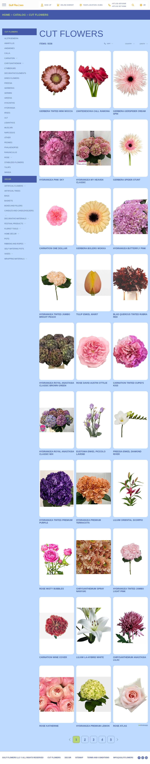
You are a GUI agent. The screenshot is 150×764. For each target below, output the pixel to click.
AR (144, 5)
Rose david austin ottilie (91, 383)
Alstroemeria (11, 38)
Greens (8, 98)
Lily (6, 118)
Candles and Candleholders (19, 211)
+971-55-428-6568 (119, 3)
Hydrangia (9, 108)
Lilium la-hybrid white (90, 657)
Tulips (7, 167)
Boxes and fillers (13, 206)
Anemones (9, 48)
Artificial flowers (13, 186)
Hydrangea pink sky (51, 180)
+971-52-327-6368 (119, 6)
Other (7, 138)
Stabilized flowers (14, 162)
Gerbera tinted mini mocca (56, 111)
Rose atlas (120, 726)
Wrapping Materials (14, 259)
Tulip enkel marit (87, 314)
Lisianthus (9, 123)
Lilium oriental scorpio (128, 520)
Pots (6, 239)
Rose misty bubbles (51, 588)
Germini (8, 93)
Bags (6, 196)
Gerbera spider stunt (126, 180)
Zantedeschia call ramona (93, 111)
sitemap (79, 758)
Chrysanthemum (12, 63)
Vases (7, 254)
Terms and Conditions (98, 758)
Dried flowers (11, 78)
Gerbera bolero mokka (91, 248)
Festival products (13, 224)
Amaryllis (9, 43)
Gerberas (9, 88)
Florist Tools (11, 229)
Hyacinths (9, 103)
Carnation (9, 58)
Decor (8, 179)
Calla (7, 53)
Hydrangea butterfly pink (129, 248)
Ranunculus (10, 152)
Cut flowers (11, 32)
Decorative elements (15, 73)
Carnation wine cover (53, 657)
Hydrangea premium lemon (92, 726)
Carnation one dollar (53, 248)
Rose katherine (49, 726)
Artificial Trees (12, 191)
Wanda (7, 172)
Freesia (8, 83)
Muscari (8, 128)
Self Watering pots (14, 249)
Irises (7, 113)
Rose (6, 157)
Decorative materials (15, 219)
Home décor (10, 234)
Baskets (8, 201)
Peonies (8, 142)
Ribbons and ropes (13, 244)
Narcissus (9, 133)
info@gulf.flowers (123, 758)
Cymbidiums (10, 68)
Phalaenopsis (11, 147)
